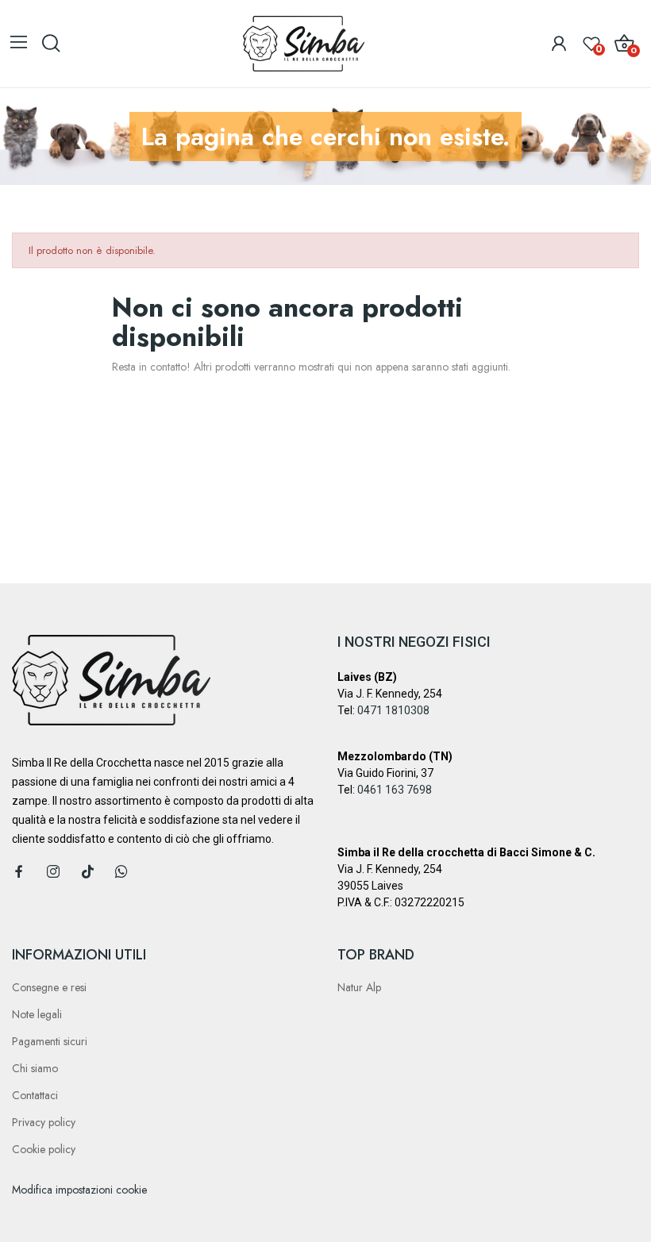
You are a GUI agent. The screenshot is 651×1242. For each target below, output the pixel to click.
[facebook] (19, 872)
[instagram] (53, 872)
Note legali (37, 1014)
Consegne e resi (49, 987)
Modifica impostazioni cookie (79, 1190)
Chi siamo (35, 1068)
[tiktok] (87, 872)
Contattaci (35, 1095)
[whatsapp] (121, 872)
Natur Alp (359, 987)
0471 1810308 (393, 710)
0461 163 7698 (394, 789)
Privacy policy (43, 1122)
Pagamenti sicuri (49, 1041)
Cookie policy (43, 1149)
